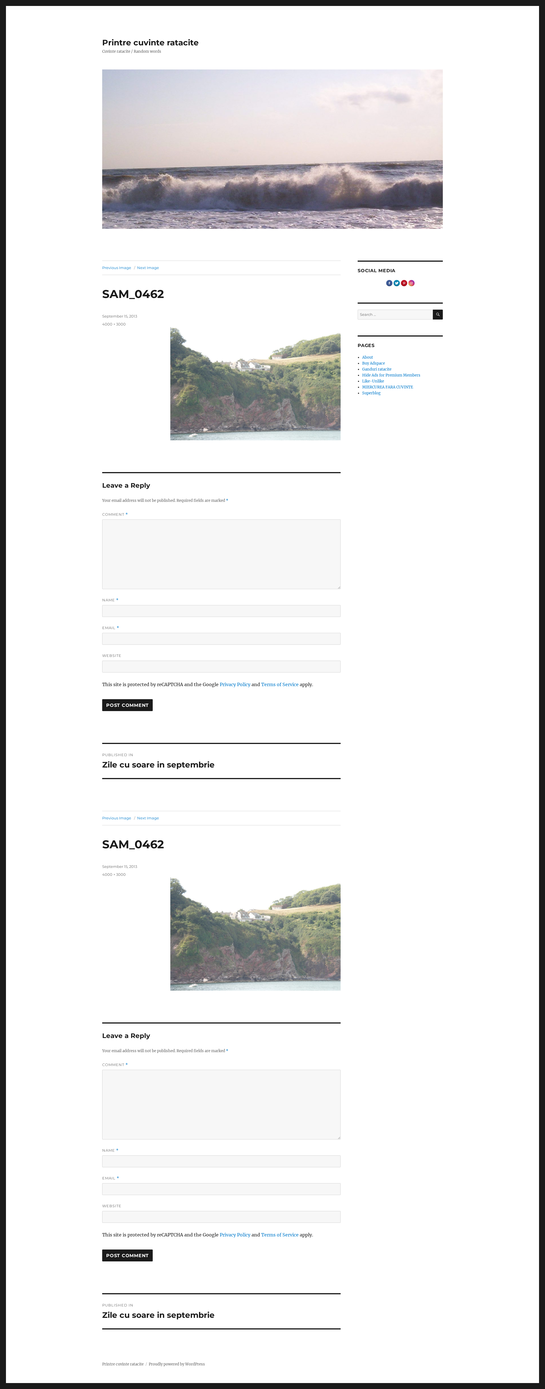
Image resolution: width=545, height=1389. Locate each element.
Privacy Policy (235, 684)
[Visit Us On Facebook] (389, 282)
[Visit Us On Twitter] (396, 282)
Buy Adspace (373, 363)
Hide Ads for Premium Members (391, 375)
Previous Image (116, 267)
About (367, 357)
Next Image (148, 267)
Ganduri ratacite (376, 369)
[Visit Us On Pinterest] (404, 282)
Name (110, 600)
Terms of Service (280, 684)
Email (110, 627)
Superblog (371, 393)
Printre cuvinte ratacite (150, 42)
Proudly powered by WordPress (177, 1364)
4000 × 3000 (114, 324)
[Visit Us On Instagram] (411, 282)
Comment (115, 514)
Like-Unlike (373, 381)
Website (111, 655)
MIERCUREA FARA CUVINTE (387, 387)
